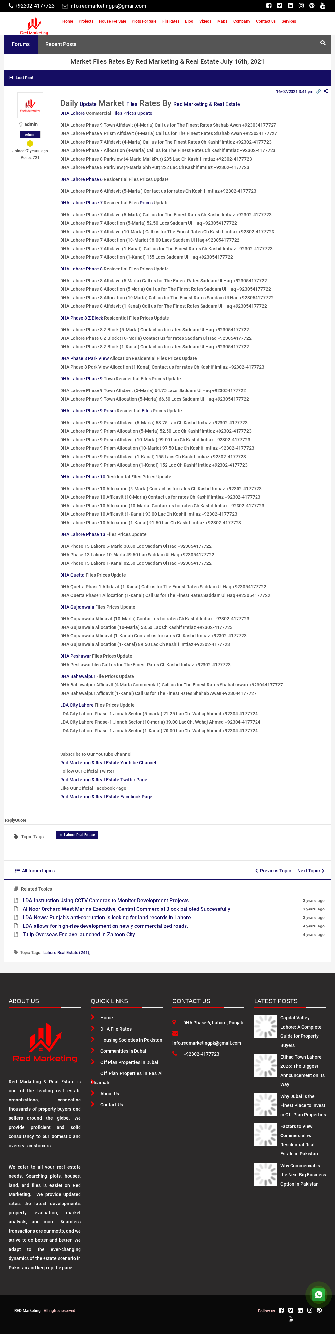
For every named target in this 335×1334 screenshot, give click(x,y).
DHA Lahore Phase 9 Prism (88, 410)
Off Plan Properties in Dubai (129, 1062)
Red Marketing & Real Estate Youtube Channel (108, 762)
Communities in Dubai (123, 1051)
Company (241, 21)
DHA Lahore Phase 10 (82, 476)
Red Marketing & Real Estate (206, 104)
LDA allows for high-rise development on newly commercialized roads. (105, 926)
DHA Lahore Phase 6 (81, 179)
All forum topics (37, 870)
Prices (146, 202)
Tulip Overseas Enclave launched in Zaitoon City (79, 934)
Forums (21, 44)
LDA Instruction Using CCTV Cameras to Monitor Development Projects (106, 900)
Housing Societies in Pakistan (131, 1040)
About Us (109, 1093)
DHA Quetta (72, 575)
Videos (205, 21)
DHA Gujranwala (77, 607)
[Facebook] (268, 6)
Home (67, 21)
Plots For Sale (144, 21)
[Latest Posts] (265, 1025)
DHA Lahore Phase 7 (81, 202)
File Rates (170, 21)
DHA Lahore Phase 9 (81, 378)
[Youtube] (322, 6)
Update (88, 104)
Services (289, 21)
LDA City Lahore (77, 705)
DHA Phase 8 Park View (84, 358)
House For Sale (112, 21)
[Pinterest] (312, 6)
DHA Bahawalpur (77, 676)
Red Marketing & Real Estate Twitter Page (103, 779)
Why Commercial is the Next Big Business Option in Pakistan (303, 1175)
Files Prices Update (132, 113)
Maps (222, 21)
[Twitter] (279, 6)
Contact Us (266, 21)
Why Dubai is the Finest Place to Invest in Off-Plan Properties (303, 1105)
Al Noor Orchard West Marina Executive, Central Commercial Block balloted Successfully (126, 909)
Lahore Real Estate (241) (66, 952)
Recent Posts (60, 44)
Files (131, 104)
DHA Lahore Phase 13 (82, 534)
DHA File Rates (116, 1028)
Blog (189, 21)
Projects (86, 21)
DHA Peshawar (75, 656)
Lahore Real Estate (79, 835)
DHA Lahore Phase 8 (81, 268)
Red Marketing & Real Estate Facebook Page (106, 796)
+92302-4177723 (201, 1054)
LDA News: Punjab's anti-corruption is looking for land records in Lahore (107, 917)
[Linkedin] (290, 6)
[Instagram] (301, 6)
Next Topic (309, 870)
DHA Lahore (72, 113)
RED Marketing (27, 1310)
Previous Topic (274, 870)
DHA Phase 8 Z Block (81, 318)
